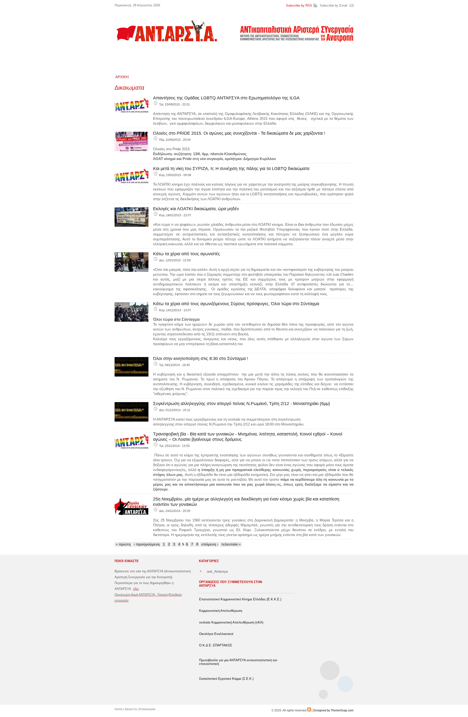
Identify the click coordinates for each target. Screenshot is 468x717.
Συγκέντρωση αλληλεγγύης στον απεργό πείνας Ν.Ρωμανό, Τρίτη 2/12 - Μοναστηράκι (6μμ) (241, 403)
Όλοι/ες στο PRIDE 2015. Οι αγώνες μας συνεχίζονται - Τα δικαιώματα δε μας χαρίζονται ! (239, 133)
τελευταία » (231, 544)
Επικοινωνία (147, 709)
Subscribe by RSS (299, 5)
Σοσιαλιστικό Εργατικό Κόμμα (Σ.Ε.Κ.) (226, 678)
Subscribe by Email (333, 5)
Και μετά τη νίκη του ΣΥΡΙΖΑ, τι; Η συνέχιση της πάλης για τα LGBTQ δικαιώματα (231, 168)
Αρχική (122, 77)
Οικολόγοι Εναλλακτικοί (216, 634)
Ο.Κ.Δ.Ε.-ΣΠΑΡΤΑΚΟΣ (215, 645)
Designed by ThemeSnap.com (333, 710)
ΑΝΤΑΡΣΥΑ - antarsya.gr (166, 30)
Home (119, 709)
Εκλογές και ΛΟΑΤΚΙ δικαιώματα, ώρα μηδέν (196, 208)
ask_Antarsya (217, 571)
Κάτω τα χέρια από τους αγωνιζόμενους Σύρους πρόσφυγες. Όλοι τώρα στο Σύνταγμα (236, 303)
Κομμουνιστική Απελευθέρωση (220, 611)
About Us (131, 709)
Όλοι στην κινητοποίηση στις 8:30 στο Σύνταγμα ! (200, 358)
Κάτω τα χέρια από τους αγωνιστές (186, 253)
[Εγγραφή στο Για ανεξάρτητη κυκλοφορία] (309, 710)
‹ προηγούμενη (147, 544)
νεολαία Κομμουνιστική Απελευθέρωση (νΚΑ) (231, 622)
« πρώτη (123, 544)
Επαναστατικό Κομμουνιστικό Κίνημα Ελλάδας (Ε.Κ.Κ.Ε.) (240, 599)
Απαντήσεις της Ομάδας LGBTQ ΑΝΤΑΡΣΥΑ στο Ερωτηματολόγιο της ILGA (226, 97)
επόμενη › (209, 544)
